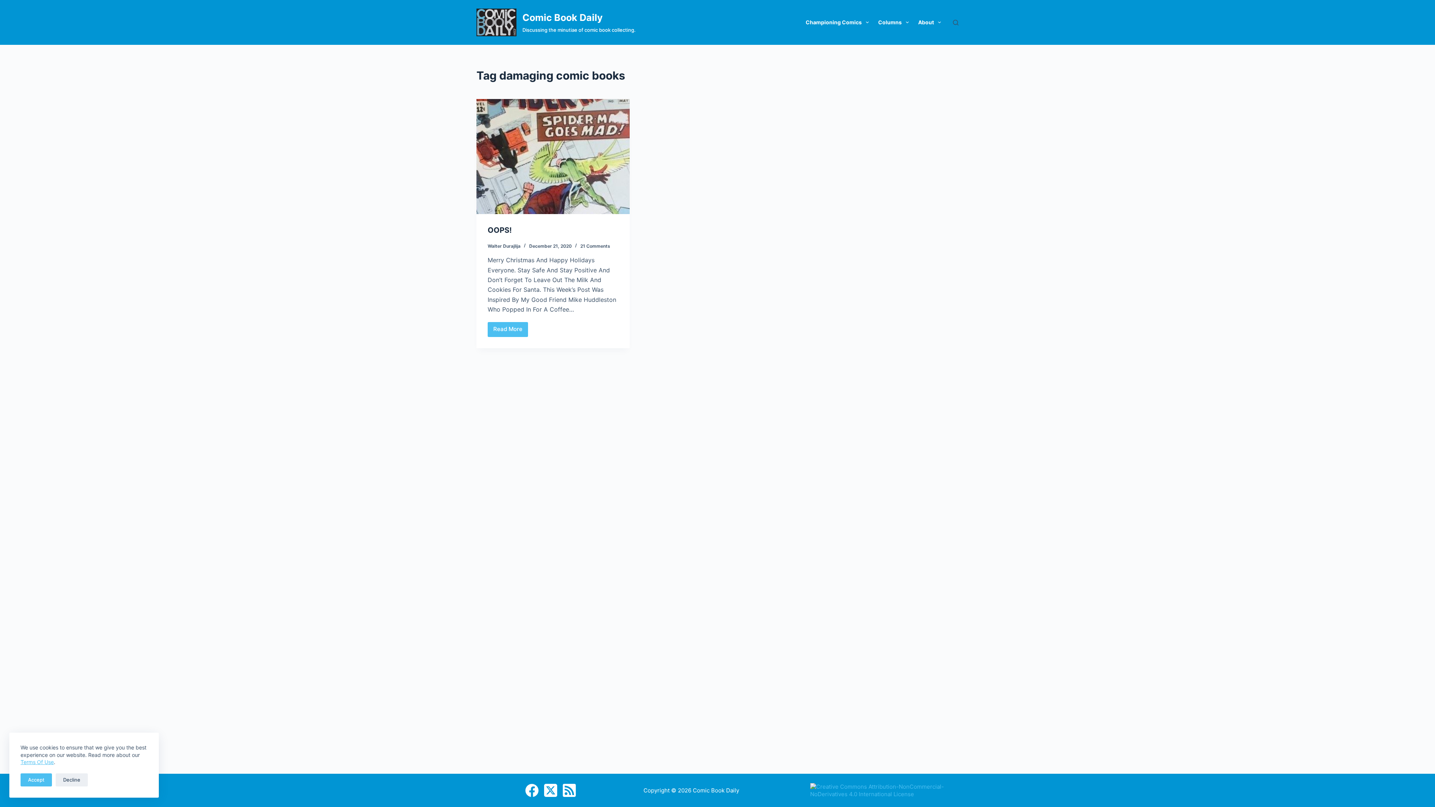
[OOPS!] (553, 156)
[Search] (956, 22)
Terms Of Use (37, 762)
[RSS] (569, 790)
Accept (36, 780)
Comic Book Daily (562, 17)
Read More (509, 331)
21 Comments (595, 246)
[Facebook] (531, 790)
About (926, 22)
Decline (71, 780)
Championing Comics (834, 22)
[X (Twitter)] (550, 790)
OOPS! (500, 230)
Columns (890, 22)
